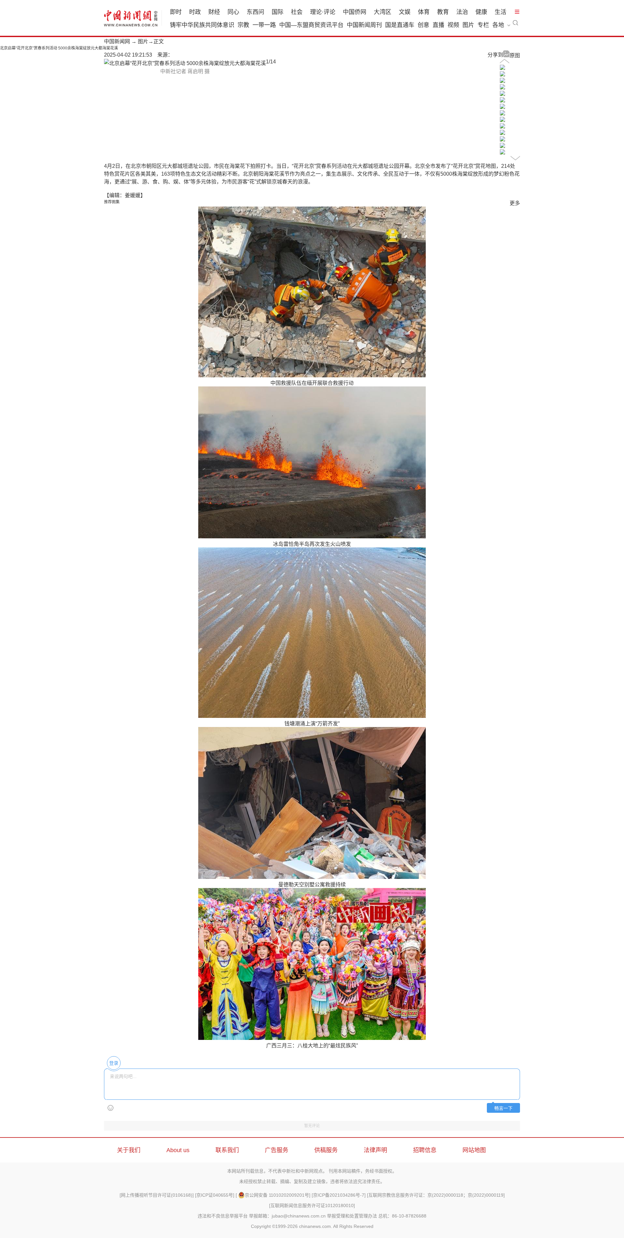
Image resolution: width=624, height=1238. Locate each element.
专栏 (483, 25)
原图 (515, 55)
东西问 (255, 12)
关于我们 (128, 1150)
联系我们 (227, 1150)
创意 (423, 25)
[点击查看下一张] (185, 63)
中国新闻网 (117, 41)
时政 (195, 12)
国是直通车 (399, 25)
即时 (176, 12)
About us (177, 1150)
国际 (277, 12)
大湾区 (382, 12)
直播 (438, 25)
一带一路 (264, 25)
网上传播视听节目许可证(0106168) (156, 1195)
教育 (443, 12)
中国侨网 (354, 12)
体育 (424, 12)
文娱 (404, 12)
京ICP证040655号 (214, 1195)
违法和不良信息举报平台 (223, 1215)
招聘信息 (424, 1150)
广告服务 (276, 1150)
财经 (214, 12)
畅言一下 (503, 1108)
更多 (515, 203)
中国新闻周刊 (364, 25)
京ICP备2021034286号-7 (338, 1195)
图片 (468, 25)
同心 (233, 12)
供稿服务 (326, 1150)
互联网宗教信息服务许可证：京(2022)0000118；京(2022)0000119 (435, 1195)
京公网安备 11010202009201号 (277, 1195)
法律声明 (375, 1150)
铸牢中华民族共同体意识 (202, 25)
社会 (297, 12)
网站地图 (474, 1150)
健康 (481, 12)
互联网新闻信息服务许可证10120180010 (312, 1205)
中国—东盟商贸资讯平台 (311, 25)
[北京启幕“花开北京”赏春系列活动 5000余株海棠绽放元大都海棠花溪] (502, 68)
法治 (462, 12)
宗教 (243, 25)
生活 (500, 12)
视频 (453, 25)
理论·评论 (322, 12)
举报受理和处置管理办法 (352, 1215)
